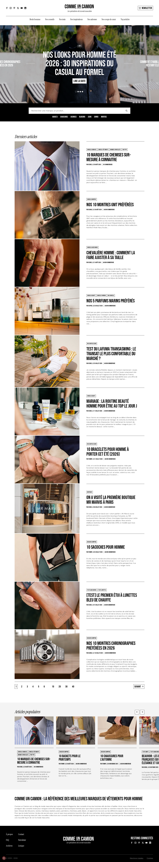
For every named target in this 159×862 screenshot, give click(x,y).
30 (66, 686)
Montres (104, 117)
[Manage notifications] (4, 858)
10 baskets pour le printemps (70, 758)
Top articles (125, 19)
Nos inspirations (76, 19)
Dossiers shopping (20, 55)
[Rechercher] (126, 110)
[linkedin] (25, 8)
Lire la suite (18, 71)
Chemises (74, 117)
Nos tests (62, 19)
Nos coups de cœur (109, 19)
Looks (79, 46)
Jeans (90, 117)
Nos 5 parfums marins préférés (110, 301)
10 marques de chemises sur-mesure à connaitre (108, 157)
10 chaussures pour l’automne (111, 758)
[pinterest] (14, 8)
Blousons (82, 117)
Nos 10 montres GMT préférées (110, 205)
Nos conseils (49, 19)
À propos (9, 834)
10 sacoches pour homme (105, 547)
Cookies (150, 858)
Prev (137, 712)
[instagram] (11, 8)
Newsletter (147, 8)
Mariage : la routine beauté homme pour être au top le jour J (111, 403)
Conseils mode (142, 55)
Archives (9, 845)
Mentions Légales (136, 858)
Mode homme (35, 19)
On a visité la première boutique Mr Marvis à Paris (110, 500)
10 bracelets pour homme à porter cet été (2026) (107, 452)
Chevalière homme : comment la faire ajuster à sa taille (110, 255)
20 (60, 686)
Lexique (21, 845)
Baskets (55, 117)
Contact (21, 834)
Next (142, 712)
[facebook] (7, 8)
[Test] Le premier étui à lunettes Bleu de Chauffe (111, 597)
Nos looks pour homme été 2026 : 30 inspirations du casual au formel (79, 64)
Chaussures (64, 117)
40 (73, 686)
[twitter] (18, 8)
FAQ (7, 840)
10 (53, 686)
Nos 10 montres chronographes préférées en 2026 (110, 646)
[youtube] (22, 8)
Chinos (96, 117)
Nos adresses (92, 19)
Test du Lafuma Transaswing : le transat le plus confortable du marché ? (111, 353)
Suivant (137, 686)
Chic (135, 55)
